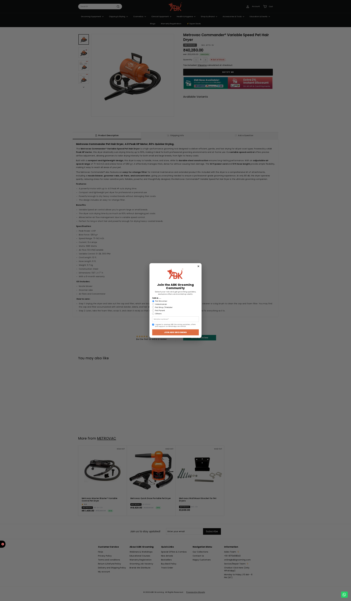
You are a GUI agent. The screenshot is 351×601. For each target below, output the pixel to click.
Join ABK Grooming (175, 332)
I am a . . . (156, 298)
